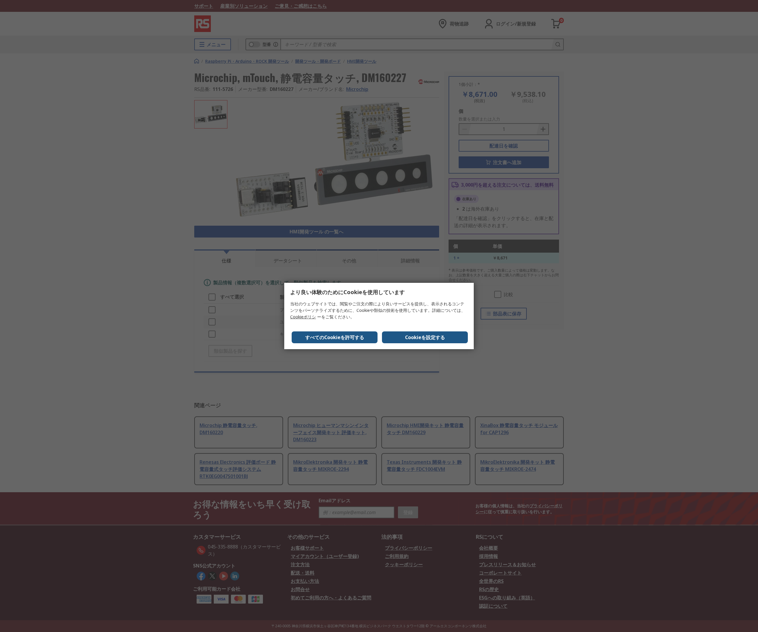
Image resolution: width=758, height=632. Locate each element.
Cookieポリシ (303, 317)
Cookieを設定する (425, 337)
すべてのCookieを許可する (334, 337)
